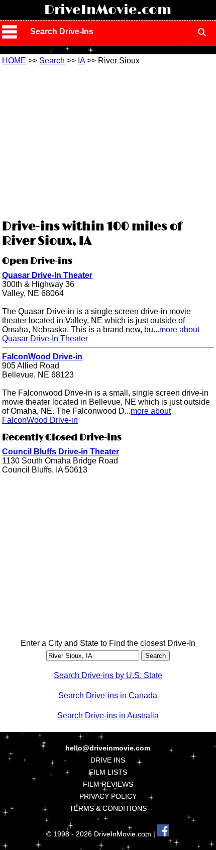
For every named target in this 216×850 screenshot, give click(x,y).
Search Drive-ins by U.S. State (108, 675)
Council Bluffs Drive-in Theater (60, 451)
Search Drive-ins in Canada (107, 695)
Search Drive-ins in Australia (108, 715)
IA (81, 60)
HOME (14, 60)
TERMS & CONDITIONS (108, 808)
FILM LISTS (108, 772)
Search (52, 60)
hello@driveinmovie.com (107, 748)
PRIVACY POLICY (108, 796)
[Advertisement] (108, 140)
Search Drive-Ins (61, 31)
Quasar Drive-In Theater (47, 275)
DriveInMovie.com (107, 10)
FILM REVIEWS (108, 784)
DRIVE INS (107, 760)
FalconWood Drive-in (42, 356)
